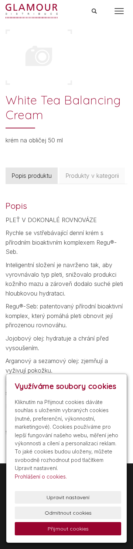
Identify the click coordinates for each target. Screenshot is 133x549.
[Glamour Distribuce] (32, 10)
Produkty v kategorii (92, 175)
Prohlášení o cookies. (41, 476)
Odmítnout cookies (68, 513)
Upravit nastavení (68, 497)
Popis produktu (31, 175)
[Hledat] (94, 11)
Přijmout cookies (68, 528)
